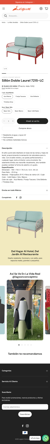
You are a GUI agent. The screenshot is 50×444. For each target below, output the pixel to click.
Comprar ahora (25, 128)
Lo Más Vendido (13, 22)
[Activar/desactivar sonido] (39, 336)
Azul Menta (7, 96)
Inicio (3, 22)
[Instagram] (27, 425)
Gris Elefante (34, 96)
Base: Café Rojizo (33, 111)
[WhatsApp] (21, 197)
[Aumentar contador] (13, 121)
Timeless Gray (8, 102)
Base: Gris (7, 111)
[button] (25, 15)
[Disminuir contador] (4, 121)
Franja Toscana (21, 96)
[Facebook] (17, 197)
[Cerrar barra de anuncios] (47, 1)
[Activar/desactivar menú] (3, 8)
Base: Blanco (19, 111)
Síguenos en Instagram (24, 2)
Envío (3, 88)
